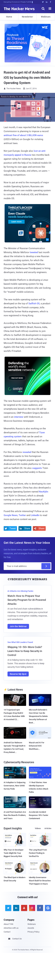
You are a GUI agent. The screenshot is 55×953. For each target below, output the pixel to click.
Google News (11, 515)
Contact (7, 932)
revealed (27, 452)
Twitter (22, 515)
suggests (37, 468)
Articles (47, 828)
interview (18, 417)
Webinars (45, 16)
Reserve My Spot (18, 674)
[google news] (47, 908)
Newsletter (27, 16)
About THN (8, 924)
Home (9, 16)
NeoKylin (43, 491)
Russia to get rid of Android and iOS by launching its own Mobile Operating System (27, 77)
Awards (31, 928)
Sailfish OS (34, 303)
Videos (38, 828)
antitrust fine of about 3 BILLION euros (23, 135)
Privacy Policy (33, 932)
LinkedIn (35, 515)
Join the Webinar (18, 626)
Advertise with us (11, 928)
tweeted (34, 252)
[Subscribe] (46, 566)
